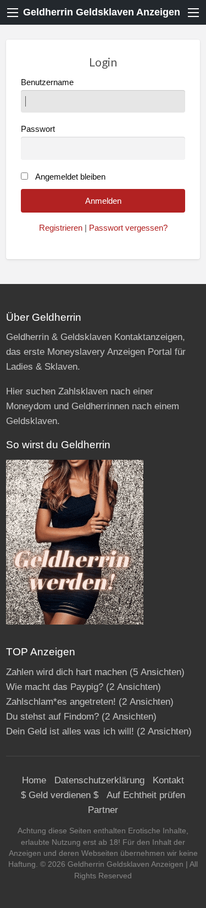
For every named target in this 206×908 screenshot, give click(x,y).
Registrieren (60, 228)
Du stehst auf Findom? (52, 716)
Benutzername (47, 82)
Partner (103, 810)
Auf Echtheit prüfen (146, 795)
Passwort (38, 129)
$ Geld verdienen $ (59, 795)
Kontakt (168, 780)
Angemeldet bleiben (70, 176)
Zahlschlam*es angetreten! (61, 702)
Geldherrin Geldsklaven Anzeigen (101, 12)
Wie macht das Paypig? (54, 687)
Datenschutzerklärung (99, 780)
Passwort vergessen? (128, 228)
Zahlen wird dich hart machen (66, 672)
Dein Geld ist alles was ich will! (70, 731)
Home (34, 780)
